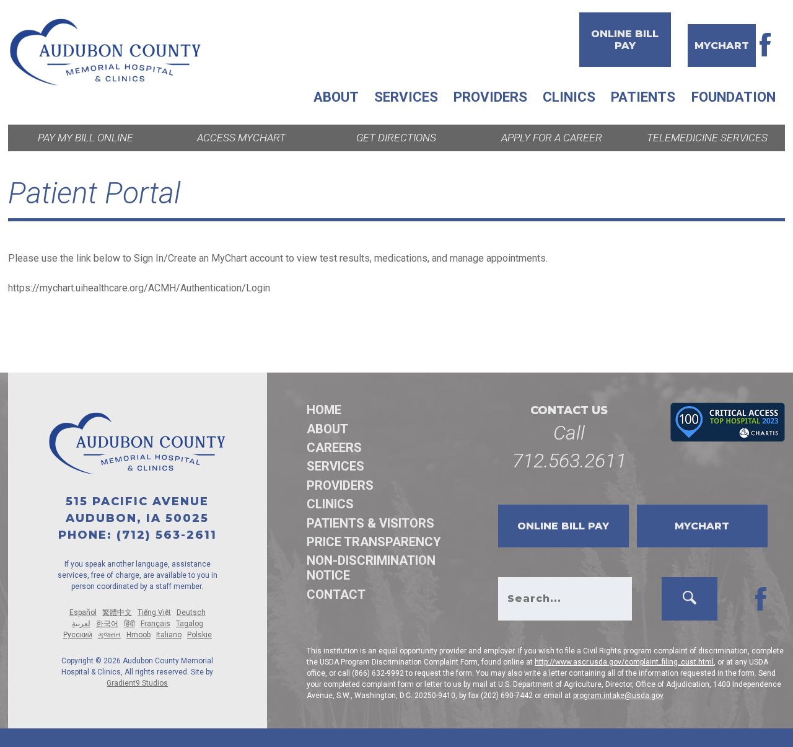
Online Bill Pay (625, 39)
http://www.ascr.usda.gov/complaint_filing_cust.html (624, 662)
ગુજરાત (109, 634)
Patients (643, 97)
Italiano (169, 634)
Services (406, 97)
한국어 (107, 623)
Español (83, 612)
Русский (77, 634)
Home (324, 409)
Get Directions (396, 137)
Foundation (733, 97)
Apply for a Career (551, 137)
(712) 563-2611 (166, 535)
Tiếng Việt (154, 612)
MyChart (721, 45)
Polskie (199, 634)
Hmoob (138, 634)
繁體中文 (117, 612)
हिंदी (129, 623)
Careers (334, 447)
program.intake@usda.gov (618, 695)
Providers (490, 97)
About (336, 97)
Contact (336, 594)
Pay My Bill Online (85, 137)
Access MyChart (241, 137)
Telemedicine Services (707, 137)
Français (155, 623)
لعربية (81, 623)
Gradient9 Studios (137, 683)
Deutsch (191, 612)
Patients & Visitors (370, 523)
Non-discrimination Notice (371, 568)
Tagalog (189, 623)
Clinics (569, 97)
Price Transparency (374, 541)
